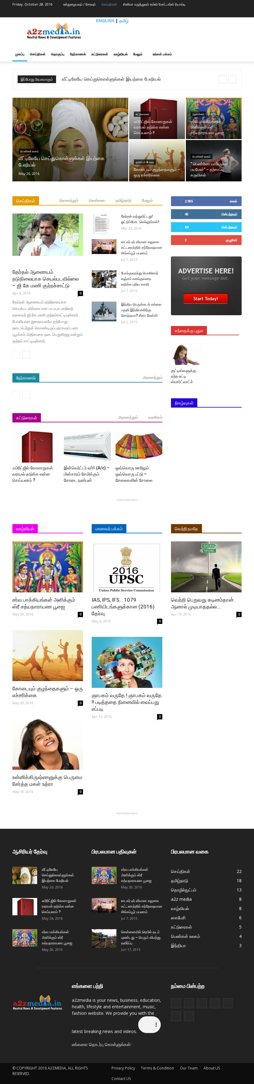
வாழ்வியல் (121, 54)
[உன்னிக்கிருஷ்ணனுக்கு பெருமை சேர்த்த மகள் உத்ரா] (47, 744)
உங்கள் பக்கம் (162, 54)
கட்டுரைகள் (99, 54)
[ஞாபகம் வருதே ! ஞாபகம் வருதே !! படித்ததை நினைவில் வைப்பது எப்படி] (127, 662)
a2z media (181, 899)
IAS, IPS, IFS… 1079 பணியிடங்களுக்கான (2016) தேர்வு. (123, 606)
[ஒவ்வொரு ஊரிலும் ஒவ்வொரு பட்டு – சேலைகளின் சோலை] (139, 446)
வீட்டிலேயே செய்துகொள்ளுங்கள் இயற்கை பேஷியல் (111, 79)
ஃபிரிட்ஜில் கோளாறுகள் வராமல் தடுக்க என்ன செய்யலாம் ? (32, 474)
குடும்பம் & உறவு (145, 162)
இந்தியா (178, 945)
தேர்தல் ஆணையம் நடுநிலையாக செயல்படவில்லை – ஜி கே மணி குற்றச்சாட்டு (45, 279)
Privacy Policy (123, 1068)
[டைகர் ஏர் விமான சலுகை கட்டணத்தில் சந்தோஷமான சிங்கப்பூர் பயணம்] (104, 246)
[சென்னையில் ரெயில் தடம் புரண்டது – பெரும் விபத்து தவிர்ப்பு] (104, 938)
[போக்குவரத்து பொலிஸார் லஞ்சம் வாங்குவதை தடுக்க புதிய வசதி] (104, 279)
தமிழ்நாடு (123, 200)
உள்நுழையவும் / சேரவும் (79, 4)
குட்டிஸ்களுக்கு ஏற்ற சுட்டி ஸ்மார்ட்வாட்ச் (184, 376)
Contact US (121, 1078)
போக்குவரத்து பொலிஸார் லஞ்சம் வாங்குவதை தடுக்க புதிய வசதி (139, 278)
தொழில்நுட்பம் (183, 890)
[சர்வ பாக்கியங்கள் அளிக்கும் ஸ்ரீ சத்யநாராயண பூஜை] (214, 118)
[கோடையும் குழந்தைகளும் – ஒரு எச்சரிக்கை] (157, 160)
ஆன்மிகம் (198, 114)
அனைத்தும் (68, 200)
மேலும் (137, 54)
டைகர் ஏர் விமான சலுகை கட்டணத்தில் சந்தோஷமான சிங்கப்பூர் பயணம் (141, 247)
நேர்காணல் (78, 54)
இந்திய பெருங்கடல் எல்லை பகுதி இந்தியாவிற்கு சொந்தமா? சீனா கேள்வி (141, 310)
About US (212, 1068)
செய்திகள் (109, 4)
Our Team (189, 1068)
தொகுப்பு (57, 54)
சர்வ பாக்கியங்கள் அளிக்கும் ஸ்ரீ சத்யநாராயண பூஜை (57, 937)
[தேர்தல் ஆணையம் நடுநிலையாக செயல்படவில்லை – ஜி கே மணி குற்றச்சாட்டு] (47, 235)
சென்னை (97, 200)
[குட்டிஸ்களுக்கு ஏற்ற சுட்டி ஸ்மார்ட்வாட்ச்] (187, 354)
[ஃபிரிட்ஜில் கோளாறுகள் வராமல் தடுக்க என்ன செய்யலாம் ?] (157, 118)
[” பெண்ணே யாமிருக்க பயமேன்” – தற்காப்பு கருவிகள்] (214, 160)
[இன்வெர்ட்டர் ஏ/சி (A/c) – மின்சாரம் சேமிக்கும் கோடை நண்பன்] (87, 446)
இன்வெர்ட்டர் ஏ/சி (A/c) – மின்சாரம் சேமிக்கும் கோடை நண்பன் (87, 474)
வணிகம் (155, 417)
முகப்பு (19, 54)
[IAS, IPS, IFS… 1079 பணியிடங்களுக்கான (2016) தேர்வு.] (127, 566)
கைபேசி (178, 918)
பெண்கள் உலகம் (29, 151)
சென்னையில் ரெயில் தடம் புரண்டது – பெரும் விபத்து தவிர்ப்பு (140, 937)
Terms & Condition (157, 1068)
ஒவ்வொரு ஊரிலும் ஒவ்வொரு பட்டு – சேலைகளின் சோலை (134, 474)
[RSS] (218, 13)
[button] (234, 54)
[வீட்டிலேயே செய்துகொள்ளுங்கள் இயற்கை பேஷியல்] (70, 148)
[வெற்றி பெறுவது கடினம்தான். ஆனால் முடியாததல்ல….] (206, 566)
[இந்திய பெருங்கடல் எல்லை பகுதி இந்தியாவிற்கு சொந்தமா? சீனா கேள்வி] (104, 311)
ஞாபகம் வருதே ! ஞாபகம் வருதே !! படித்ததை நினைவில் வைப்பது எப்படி (127, 702)
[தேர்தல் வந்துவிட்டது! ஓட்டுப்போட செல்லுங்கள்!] (104, 224)
